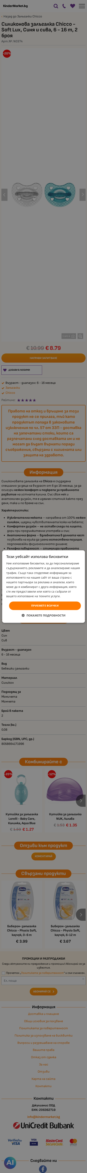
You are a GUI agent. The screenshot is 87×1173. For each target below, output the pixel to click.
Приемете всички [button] (45, 605)
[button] (44, 615)
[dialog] (43, 586)
